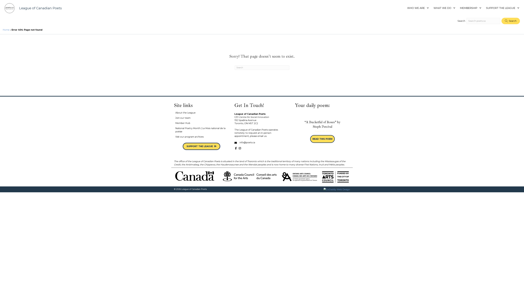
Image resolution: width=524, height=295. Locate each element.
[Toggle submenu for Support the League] (518, 8)
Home (6, 30)
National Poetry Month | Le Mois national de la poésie (200, 130)
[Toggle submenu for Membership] (480, 8)
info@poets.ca (247, 142)
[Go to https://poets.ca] (80, 8)
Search (461, 21)
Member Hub (182, 123)
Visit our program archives (189, 136)
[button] (510, 21)
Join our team (182, 118)
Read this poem (323, 139)
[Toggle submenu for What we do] (454, 8)
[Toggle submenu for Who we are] (428, 8)
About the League (185, 112)
